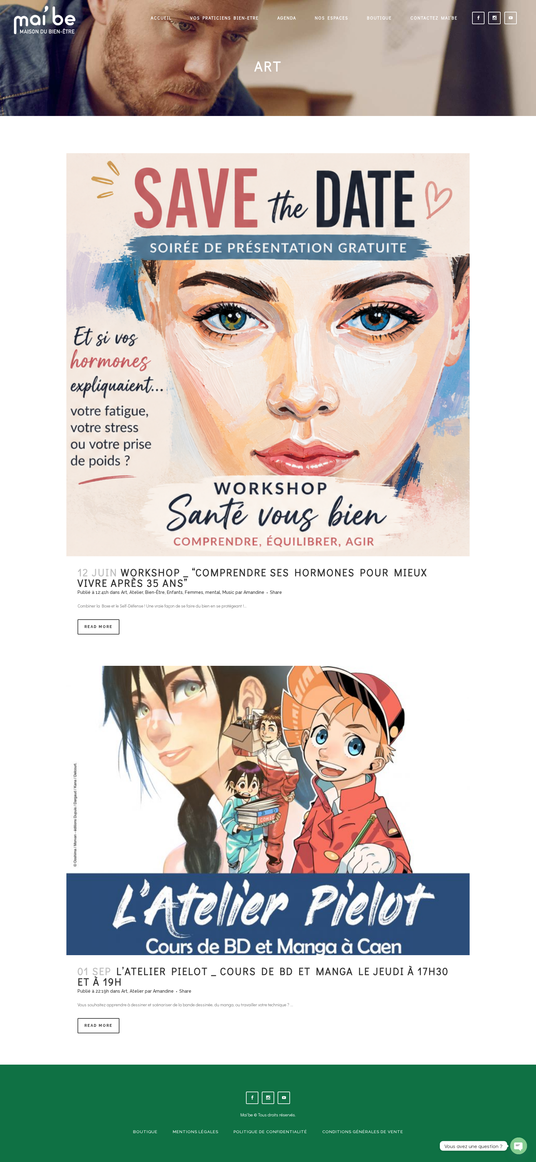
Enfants (175, 592)
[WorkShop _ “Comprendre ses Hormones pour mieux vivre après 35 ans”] (268, 354)
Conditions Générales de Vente (362, 1131)
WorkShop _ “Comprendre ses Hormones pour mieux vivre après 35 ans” (252, 577)
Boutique (145, 1131)
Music (228, 592)
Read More (98, 627)
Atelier (136, 592)
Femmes (194, 592)
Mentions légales (195, 1131)
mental (212, 592)
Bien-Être (155, 592)
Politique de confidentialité (270, 1131)
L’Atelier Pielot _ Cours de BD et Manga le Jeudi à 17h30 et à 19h (263, 976)
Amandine (253, 592)
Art (124, 592)
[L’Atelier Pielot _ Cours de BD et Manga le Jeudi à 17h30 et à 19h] (268, 810)
